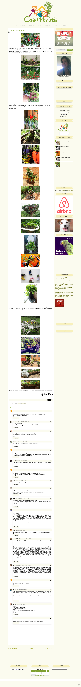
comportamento (69, 283)
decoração (58, 285)
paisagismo (66, 292)
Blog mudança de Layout (65, 157)
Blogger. (60, 679)
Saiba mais (23, 26)
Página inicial (30, 648)
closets (56, 283)
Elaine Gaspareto (51, 679)
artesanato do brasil (64, 280)
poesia (69, 292)
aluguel (72, 277)
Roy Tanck (63, 190)
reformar (71, 293)
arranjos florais (58, 280)
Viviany (14, 530)
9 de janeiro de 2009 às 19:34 (21, 480)
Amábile (14, 441)
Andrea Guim (15, 449)
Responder (16, 418)
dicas (19, 403)
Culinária (39, 26)
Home (16, 26)
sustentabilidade (66, 295)
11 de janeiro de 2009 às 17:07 (25, 538)
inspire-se (71, 289)
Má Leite (14, 510)
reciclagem (62, 293)
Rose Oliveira (16, 421)
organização (60, 292)
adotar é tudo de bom (66, 277)
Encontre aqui (31, 26)
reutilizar (61, 295)
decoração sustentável (68, 285)
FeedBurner (66, 116)
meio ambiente (67, 290)
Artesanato (57, 277)
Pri (13, 410)
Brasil (60, 277)
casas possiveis (70, 281)
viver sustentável (62, 296)
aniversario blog (68, 278)
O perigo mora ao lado (64, 146)
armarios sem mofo (70, 279)
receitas (57, 294)
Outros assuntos (47, 26)
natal (72, 290)
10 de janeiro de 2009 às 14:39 (23, 498)
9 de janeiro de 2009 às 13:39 (22, 441)
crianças (66, 284)
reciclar (67, 293)
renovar (56, 295)
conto (56, 284)
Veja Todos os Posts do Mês (40, 675)
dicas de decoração (66, 287)
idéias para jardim (65, 289)
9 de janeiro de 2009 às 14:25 (21, 460)
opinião (56, 292)
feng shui (60, 289)
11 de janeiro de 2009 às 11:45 (21, 530)
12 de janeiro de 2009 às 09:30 (21, 589)
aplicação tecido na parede (62, 279)
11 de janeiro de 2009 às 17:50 (25, 565)
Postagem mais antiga (49, 648)
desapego (57, 287)
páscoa (71, 292)
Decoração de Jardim (64, 151)
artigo (70, 280)
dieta (67, 288)
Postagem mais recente (12, 648)
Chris (14, 431)
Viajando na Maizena (64, 162)
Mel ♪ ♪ (14, 589)
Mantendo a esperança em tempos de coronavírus (65, 142)
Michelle (14, 604)
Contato (64, 26)
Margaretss (15, 498)
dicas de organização (60, 288)
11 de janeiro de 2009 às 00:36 (22, 510)
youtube (66, 296)
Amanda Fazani (70, 190)
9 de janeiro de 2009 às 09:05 (24, 421)
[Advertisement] (64, 177)
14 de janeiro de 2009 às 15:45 (22, 604)
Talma (14, 480)
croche (71, 284)
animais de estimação (59, 278)
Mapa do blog (56, 26)
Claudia (14, 460)
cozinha (61, 284)
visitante (64, 327)
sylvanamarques (16, 538)
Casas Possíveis (22, 679)
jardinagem (23, 403)
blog (72, 280)
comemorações (61, 283)
